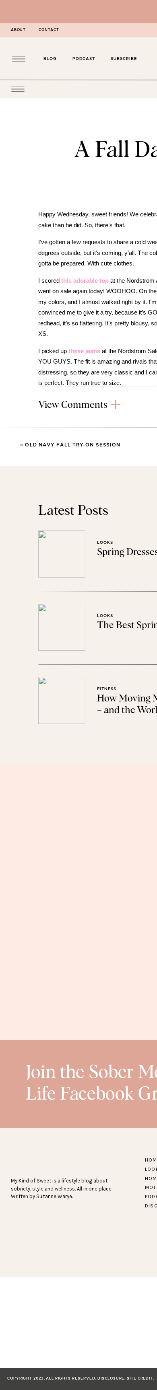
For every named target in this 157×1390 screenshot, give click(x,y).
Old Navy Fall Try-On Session (72, 444)
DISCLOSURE (110, 1378)
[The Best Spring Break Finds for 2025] (61, 627)
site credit (140, 1378)
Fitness (106, 689)
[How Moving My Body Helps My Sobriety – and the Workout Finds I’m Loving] (61, 700)
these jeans (84, 351)
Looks (105, 543)
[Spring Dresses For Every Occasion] (61, 554)
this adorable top (85, 280)
